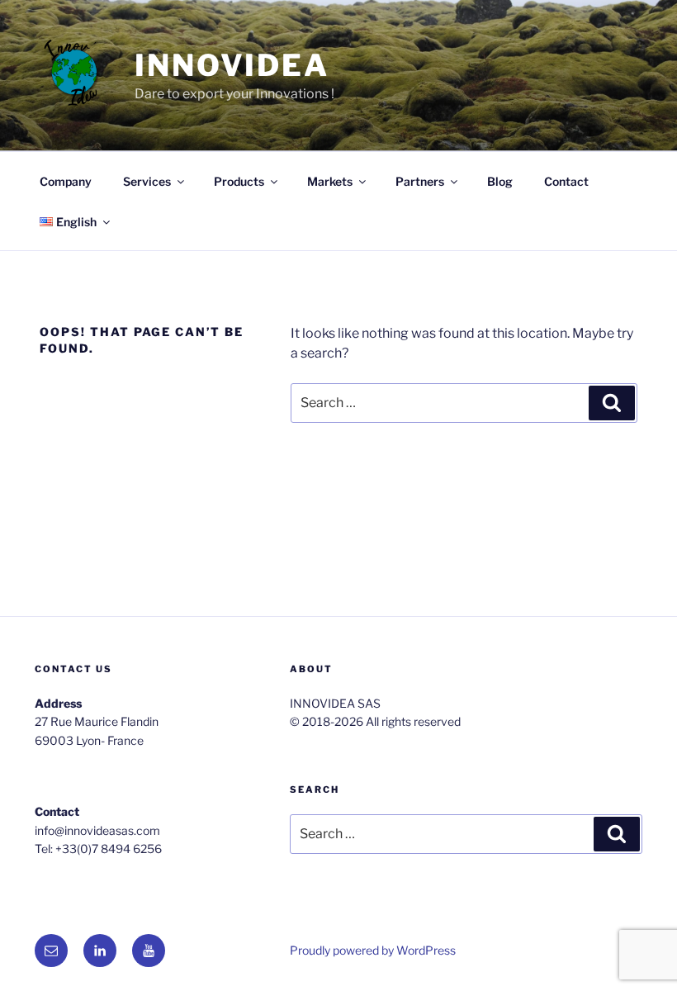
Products (239, 181)
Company (66, 181)
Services (147, 181)
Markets (330, 181)
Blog (500, 181)
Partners (419, 181)
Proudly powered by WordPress (373, 950)
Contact (566, 181)
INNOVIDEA (232, 65)
